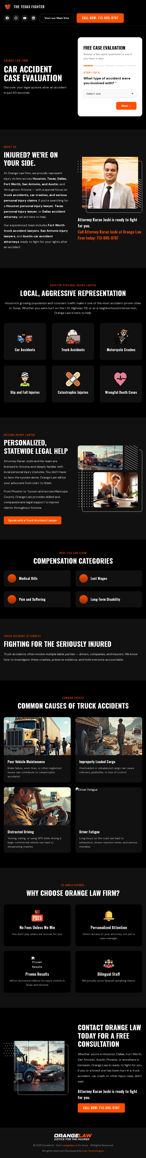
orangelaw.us (70, 1145)
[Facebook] (7, 18)
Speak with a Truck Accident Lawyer (32, 520)
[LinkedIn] (33, 18)
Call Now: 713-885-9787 (100, 18)
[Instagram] (16, 18)
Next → (126, 105)
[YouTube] (24, 18)
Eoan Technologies (93, 1150)
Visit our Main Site (56, 18)
